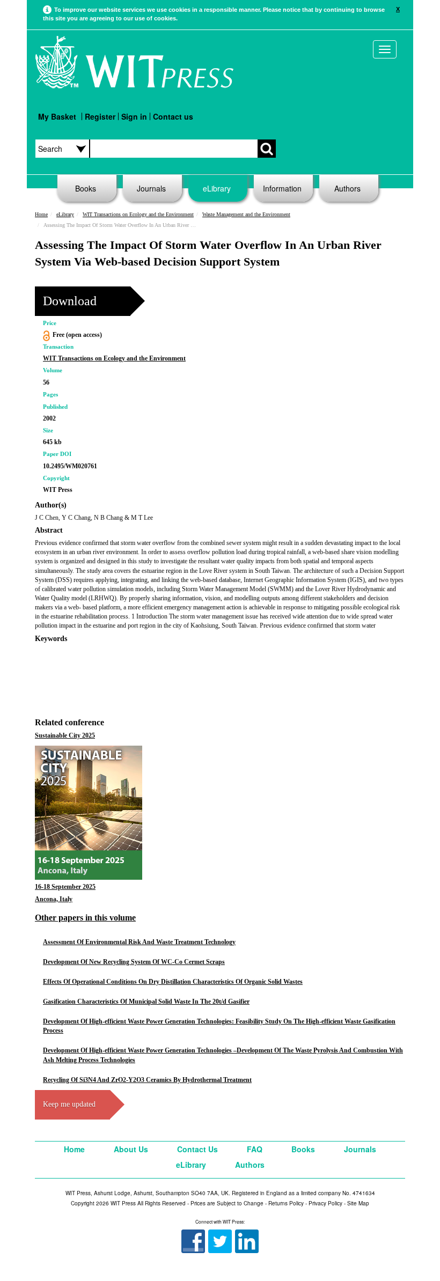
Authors (347, 188)
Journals (151, 188)
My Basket (57, 116)
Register (100, 116)
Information (282, 188)
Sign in (134, 116)
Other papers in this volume (85, 917)
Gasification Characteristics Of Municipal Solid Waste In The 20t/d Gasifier (146, 1001)
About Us (131, 1149)
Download (70, 301)
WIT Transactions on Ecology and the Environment (138, 214)
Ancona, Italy (53, 899)
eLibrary (217, 188)
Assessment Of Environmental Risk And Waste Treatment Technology (139, 942)
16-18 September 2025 (65, 886)
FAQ (254, 1149)
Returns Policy (286, 1203)
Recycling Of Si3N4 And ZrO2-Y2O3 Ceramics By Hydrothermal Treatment (147, 1080)
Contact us (173, 116)
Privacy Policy (325, 1203)
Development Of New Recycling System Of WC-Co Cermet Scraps (134, 962)
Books (85, 188)
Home (41, 214)
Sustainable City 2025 (65, 735)
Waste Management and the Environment (246, 214)
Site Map (358, 1203)
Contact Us (197, 1149)
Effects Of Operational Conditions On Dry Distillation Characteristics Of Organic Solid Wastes (173, 981)
